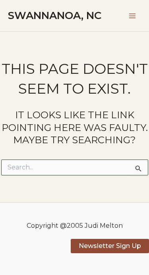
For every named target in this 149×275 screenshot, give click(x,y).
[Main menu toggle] (132, 16)
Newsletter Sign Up (110, 246)
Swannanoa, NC (54, 15)
